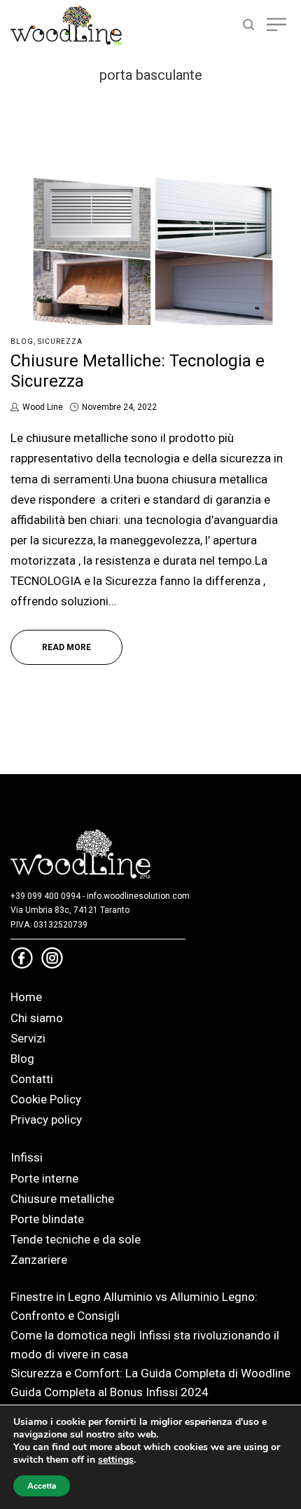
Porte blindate (47, 1219)
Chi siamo (36, 1018)
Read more (66, 647)
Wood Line (42, 407)
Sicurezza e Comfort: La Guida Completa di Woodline (150, 1373)
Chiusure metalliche (62, 1199)
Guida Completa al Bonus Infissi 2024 (109, 1392)
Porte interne (44, 1178)
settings (116, 1460)
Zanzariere (38, 1260)
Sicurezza (60, 341)
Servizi (28, 1038)
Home (26, 997)
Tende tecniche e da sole (75, 1239)
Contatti (31, 1079)
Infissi (26, 1157)
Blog (22, 341)
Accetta (41, 1485)
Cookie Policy (45, 1099)
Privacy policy (46, 1119)
